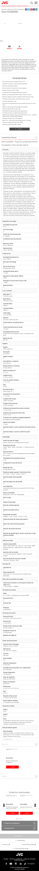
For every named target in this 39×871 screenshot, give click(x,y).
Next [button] (35, 805)
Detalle (13, 767)
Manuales (19, 48)
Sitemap (6, 859)
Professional (4, 6)
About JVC (5, 844)
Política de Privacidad (29, 859)
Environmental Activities (28, 844)
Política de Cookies (19, 860)
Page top (19, 836)
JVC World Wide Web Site (20, 848)
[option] (13, 760)
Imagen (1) (9, 48)
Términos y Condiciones (16, 859)
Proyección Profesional (11, 6)
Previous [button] (4, 805)
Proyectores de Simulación (22, 6)
